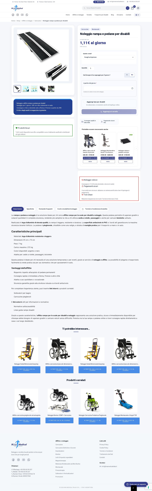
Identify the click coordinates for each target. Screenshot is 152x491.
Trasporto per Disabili (101, 15)
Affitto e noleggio (78, 15)
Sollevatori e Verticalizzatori (65, 473)
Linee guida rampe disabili (24, 310)
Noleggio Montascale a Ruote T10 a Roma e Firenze (108, 151)
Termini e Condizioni (106, 451)
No (132, 75)
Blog (112, 15)
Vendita (89, 15)
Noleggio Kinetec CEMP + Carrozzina (59, 415)
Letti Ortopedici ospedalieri (64, 457)
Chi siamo (120, 15)
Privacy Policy (104, 445)
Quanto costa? (87, 54)
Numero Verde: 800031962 (22, 476)
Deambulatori (60, 451)
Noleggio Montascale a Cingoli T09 (126, 415)
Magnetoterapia (61, 461)
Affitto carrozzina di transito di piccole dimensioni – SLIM (89, 151)
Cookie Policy (104, 448)
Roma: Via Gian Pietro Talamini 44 (24, 2)
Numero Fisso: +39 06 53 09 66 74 (24, 474)
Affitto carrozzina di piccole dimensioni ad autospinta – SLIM (59, 364)
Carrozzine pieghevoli (22, 297)
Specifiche (30, 209)
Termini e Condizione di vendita (96, 209)
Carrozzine (38, 21)
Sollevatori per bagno (22, 293)
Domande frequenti (45, 209)
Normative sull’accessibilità (24, 306)
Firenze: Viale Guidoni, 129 (47, 2)
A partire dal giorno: (93, 83)
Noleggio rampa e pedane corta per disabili (123, 151)
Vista (90, 162)
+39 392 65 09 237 (134, 1)
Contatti (128, 15)
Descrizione (17, 209)
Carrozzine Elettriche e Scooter (66, 448)
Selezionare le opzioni (90, 158)
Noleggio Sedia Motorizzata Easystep (26, 364)
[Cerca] (127, 8)
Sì (127, 75)
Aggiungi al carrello (110, 111)
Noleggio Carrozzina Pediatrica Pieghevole (92, 415)
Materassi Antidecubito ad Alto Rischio (68, 464)
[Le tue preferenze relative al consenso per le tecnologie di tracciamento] (148, 487)
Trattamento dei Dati (106, 454)
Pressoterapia (60, 470)
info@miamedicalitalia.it (117, 1)
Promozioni (59, 477)
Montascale (95, 29)
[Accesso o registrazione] (138, 8)
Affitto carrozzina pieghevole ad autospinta (26, 415)
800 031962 (100, 2)
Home (68, 15)
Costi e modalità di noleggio (67, 209)
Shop (18, 21)
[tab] (17, 209)
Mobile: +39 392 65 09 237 (21, 472)
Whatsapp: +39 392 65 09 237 (22, 470)
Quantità (84, 68)
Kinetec (58, 454)
